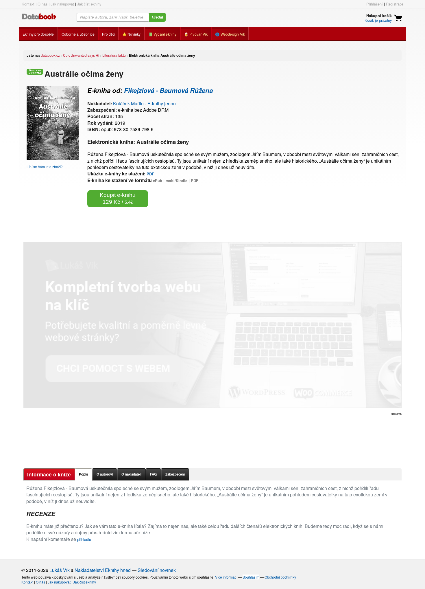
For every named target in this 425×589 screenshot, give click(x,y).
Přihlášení (374, 4)
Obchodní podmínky (280, 577)
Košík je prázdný (378, 20)
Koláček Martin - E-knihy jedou (144, 103)
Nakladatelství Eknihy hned (103, 570)
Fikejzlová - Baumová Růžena (168, 90)
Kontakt (28, 4)
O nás (42, 4)
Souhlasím (251, 577)
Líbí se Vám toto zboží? (45, 166)
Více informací (226, 577)
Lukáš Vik (59, 570)
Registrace (394, 4)
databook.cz (50, 55)
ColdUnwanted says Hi (81, 55)
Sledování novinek (157, 570)
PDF (150, 174)
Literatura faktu (114, 55)
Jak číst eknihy (89, 4)
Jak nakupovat (62, 4)
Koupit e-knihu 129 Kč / (118, 198)
